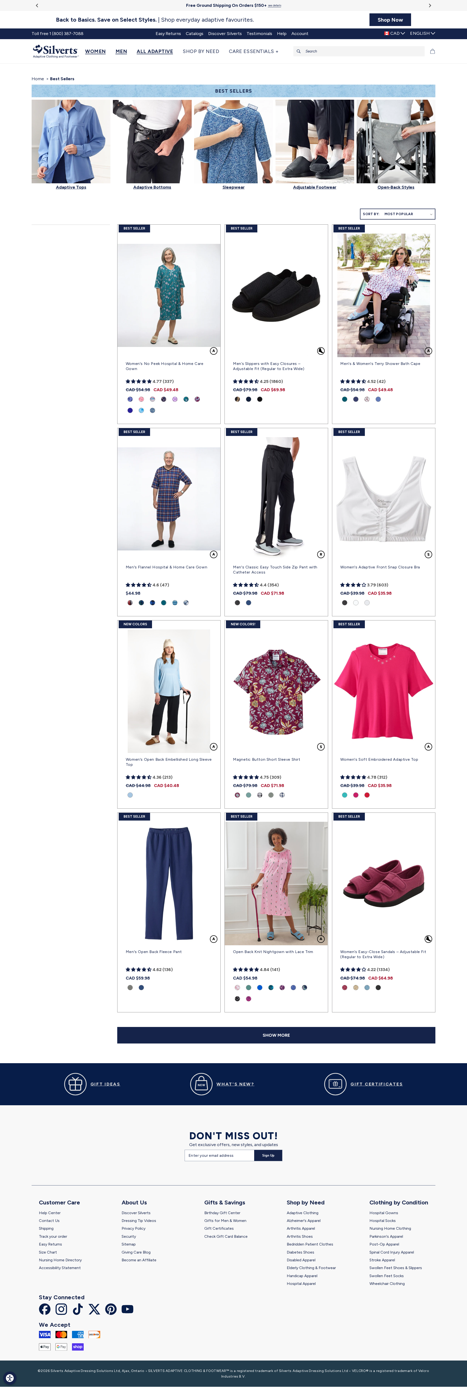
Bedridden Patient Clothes (310, 1244)
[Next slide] (429, 5)
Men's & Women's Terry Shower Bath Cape (380, 363)
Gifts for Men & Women (225, 1220)
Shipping (46, 1228)
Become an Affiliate (139, 1260)
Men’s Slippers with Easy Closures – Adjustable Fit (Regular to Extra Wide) (269, 366)
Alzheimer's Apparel (304, 1220)
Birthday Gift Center (222, 1213)
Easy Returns (50, 1244)
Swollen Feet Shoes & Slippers (395, 1267)
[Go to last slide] (37, 5)
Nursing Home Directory (60, 1260)
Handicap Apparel (302, 1275)
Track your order (53, 1236)
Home (38, 78)
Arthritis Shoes (300, 1236)
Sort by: (371, 214)
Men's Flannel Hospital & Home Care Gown (166, 567)
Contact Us (49, 1220)
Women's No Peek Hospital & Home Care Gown (165, 366)
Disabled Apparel (301, 1260)
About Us (134, 1202)
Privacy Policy (133, 1228)
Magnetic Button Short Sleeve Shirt (266, 759)
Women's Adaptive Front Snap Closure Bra (380, 567)
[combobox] (359, 51)
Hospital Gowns (383, 1213)
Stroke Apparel (382, 1260)
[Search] (299, 51)
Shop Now (390, 20)
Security (129, 1236)
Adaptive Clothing (302, 1213)
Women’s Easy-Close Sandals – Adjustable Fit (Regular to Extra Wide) (383, 954)
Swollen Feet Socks (386, 1275)
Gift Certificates (219, 1228)
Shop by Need (306, 1202)
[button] (98, 51)
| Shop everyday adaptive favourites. (155, 19)
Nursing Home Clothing (390, 1228)
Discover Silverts (136, 1213)
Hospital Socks (382, 1220)
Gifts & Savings (224, 1202)
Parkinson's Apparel (386, 1236)
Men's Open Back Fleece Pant (154, 951)
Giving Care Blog (136, 1252)
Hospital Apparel (301, 1283)
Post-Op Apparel (384, 1244)
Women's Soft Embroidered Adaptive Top (379, 759)
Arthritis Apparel (301, 1228)
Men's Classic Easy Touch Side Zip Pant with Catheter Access (275, 570)
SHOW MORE (276, 1035)
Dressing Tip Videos (139, 1220)
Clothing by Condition (398, 1202)
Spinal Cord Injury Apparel (391, 1252)
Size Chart (48, 1252)
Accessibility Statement (60, 1267)
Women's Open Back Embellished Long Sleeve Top (169, 762)
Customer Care (59, 1202)
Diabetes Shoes (300, 1252)
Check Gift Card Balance (226, 1236)
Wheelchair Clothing (387, 1283)
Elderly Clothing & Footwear (311, 1267)
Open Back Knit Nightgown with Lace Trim (273, 951)
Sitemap (129, 1244)
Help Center (50, 1213)
